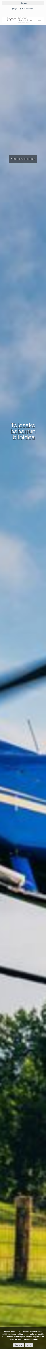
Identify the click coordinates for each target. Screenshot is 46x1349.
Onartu (17, 1345)
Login (15, 9)
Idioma (24, 3)
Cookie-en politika (30, 1339)
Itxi (27, 1345)
